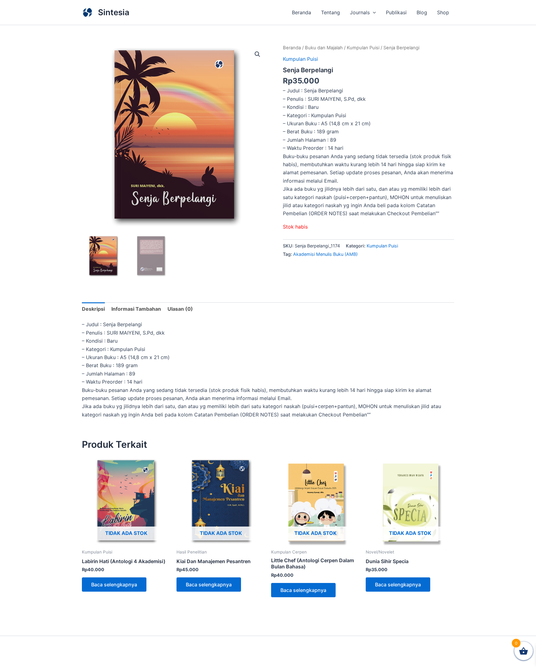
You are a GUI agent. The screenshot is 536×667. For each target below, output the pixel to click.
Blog (422, 12)
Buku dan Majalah (324, 48)
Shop (443, 12)
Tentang (330, 12)
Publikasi (396, 12)
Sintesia (113, 12)
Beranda (301, 12)
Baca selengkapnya (114, 584)
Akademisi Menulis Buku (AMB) (325, 254)
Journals (360, 12)
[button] (373, 12)
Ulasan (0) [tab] (180, 309)
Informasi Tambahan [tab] (136, 309)
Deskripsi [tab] (93, 309)
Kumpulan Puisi (363, 48)
